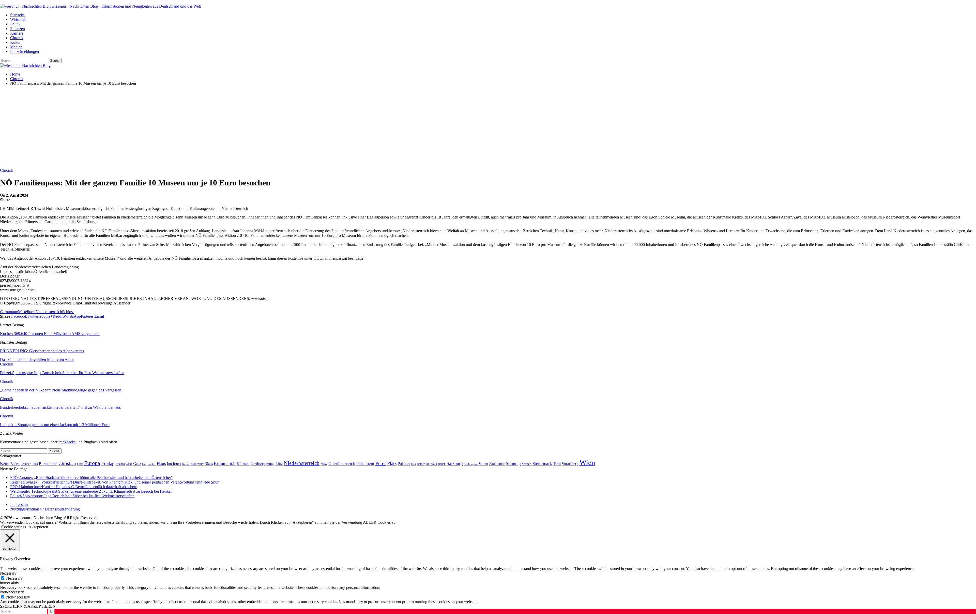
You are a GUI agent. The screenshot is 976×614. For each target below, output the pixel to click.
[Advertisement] (488, 125)
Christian (67, 463)
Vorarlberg (570, 464)
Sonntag (513, 463)
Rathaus (431, 464)
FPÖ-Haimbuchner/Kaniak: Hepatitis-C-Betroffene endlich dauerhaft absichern (73, 487)
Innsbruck (174, 464)
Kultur (15, 42)
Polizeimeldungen (24, 51)
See (476, 463)
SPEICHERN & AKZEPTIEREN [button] (28, 606)
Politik (15, 24)
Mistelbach (27, 312)
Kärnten (243, 463)
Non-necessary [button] (12, 592)
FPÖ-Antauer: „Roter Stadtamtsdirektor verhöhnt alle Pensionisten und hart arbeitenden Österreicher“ (91, 477)
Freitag (108, 463)
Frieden (120, 464)
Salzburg (455, 463)
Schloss (68, 312)
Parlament (365, 463)
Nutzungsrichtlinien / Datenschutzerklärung (45, 509)
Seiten (483, 463)
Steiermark (542, 463)
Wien (587, 462)
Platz (391, 463)
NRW (324, 464)
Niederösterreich (49, 312)
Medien (16, 47)
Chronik (16, 38)
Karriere (16, 33)
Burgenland (48, 463)
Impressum (19, 504)
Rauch (442, 464)
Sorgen (526, 464)
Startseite (17, 15)
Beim (4, 463)
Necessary (14, 578)
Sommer (497, 463)
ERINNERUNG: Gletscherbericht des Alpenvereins (42, 351)
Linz (279, 463)
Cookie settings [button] (13, 527)
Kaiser (186, 464)
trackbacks (67, 442)
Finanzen (17, 28)
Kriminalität (225, 463)
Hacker (151, 463)
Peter (380, 463)
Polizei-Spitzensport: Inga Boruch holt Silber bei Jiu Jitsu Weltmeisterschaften (72, 496)
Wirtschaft (18, 19)
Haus (161, 463)
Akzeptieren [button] (38, 527)
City (80, 464)
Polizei (404, 463)
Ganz (129, 464)
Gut (144, 463)
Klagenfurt (197, 464)
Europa (92, 463)
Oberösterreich (341, 463)
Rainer (421, 464)
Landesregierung (262, 464)
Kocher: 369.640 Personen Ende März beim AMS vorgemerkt (50, 333)
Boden (15, 464)
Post (413, 463)
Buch (35, 464)
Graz (137, 463)
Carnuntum (9, 312)
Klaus (209, 464)
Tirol (557, 463)
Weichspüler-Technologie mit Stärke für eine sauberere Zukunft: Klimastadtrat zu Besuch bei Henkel (91, 491)
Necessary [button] (8, 573)
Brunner (25, 463)
